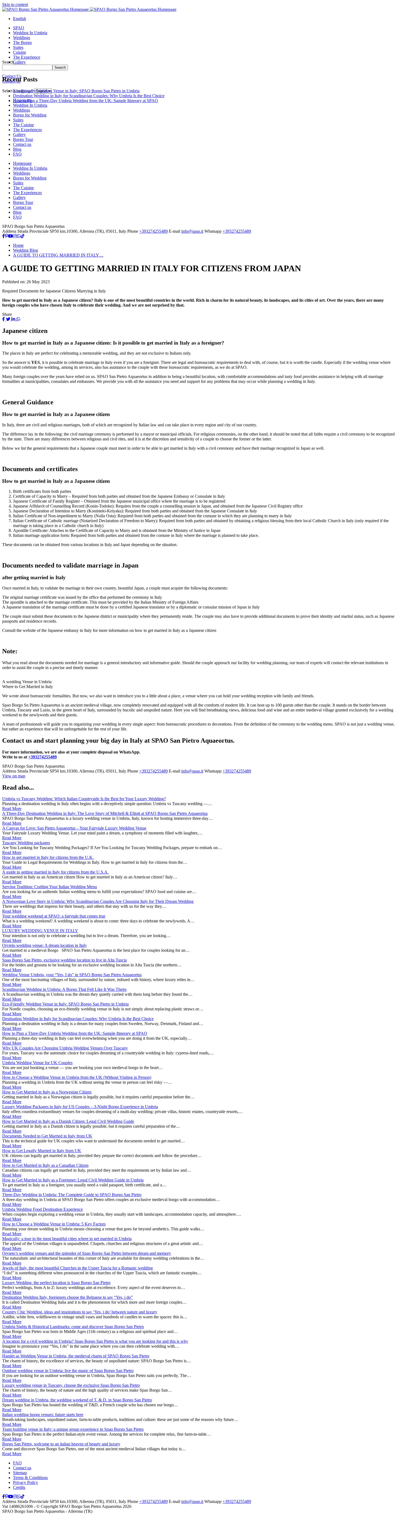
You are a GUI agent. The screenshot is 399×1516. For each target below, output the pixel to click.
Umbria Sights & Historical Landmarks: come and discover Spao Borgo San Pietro (73, 1326)
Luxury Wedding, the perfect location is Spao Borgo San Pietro (56, 1282)
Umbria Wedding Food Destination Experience (42, 1209)
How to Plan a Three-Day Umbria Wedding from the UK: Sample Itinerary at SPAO (74, 1033)
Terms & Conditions (30, 1477)
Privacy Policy (25, 1482)
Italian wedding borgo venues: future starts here (42, 1414)
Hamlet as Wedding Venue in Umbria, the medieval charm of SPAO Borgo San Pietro (75, 1356)
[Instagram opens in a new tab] (15, 236)
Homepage (22, 163)
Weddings (21, 37)
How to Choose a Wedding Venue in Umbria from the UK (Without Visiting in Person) (76, 1077)
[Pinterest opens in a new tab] (6, 236)
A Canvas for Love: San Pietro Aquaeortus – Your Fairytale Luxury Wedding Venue (74, 828)
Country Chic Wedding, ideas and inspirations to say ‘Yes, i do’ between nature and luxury (79, 1312)
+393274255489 (153, 231)
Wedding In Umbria (30, 32)
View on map (13, 776)
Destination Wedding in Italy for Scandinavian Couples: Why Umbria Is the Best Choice (78, 1018)
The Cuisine (23, 124)
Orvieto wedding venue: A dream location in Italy (44, 945)
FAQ (17, 154)
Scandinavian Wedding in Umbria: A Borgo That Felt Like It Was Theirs (64, 989)
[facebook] (4, 319)
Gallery (19, 134)
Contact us (22, 144)
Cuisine (19, 52)
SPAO (18, 28)
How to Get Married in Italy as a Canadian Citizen (45, 1165)
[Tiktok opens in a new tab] (22, 236)
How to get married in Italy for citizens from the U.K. (48, 857)
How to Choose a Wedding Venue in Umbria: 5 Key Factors (54, 1224)
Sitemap (20, 1472)
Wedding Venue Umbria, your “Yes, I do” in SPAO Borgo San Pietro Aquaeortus (72, 974)
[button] (19, 18)
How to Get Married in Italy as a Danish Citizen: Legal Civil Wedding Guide (68, 1121)
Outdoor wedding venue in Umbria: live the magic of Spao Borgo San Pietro (68, 1370)
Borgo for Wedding (29, 115)
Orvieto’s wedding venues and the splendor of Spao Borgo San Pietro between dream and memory (86, 1253)
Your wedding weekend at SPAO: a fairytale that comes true (53, 916)
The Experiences (27, 129)
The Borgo (22, 42)
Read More (11, 808)
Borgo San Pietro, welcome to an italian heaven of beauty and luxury (61, 1444)
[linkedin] (13, 319)
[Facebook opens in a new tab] (3, 236)
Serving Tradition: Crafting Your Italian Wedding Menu (49, 886)
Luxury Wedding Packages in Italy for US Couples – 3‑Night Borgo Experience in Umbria (80, 1106)
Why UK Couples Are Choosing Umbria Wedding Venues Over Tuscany (65, 1048)
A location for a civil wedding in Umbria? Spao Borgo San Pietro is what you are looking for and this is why (95, 1341)
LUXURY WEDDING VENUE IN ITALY (40, 930)
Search (8, 62)
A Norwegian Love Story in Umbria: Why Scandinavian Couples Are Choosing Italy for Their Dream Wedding (98, 901)
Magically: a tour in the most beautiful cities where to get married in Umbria (67, 1238)
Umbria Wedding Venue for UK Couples (37, 1062)
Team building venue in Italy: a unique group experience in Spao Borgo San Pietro (73, 1429)
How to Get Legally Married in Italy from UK (41, 1150)
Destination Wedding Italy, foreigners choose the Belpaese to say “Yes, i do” (67, 1297)
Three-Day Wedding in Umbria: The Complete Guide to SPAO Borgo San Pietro (71, 1194)
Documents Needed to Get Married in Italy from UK (47, 1136)
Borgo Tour (23, 139)
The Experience (26, 57)
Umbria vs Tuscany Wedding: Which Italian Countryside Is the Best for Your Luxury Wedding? (84, 798)
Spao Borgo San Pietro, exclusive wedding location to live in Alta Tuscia (64, 960)
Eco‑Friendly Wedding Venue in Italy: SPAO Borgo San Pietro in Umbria (65, 1004)
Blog (17, 149)
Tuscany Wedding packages (26, 842)
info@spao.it (192, 231)
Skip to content (15, 4)
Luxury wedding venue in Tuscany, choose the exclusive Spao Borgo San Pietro (71, 1385)
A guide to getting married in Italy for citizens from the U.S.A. (55, 872)
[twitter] (8, 319)
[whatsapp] (18, 319)
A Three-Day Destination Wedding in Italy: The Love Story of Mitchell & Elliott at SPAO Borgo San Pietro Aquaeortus (105, 813)
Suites (18, 47)
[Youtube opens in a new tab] (10, 236)
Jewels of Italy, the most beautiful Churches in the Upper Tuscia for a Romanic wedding (77, 1268)
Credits (19, 1487)
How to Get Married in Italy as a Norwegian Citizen (46, 1092)
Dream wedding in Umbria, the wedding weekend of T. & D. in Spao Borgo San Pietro (77, 1400)
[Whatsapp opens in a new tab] (19, 236)
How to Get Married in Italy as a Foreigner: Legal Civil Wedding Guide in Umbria (73, 1180)
